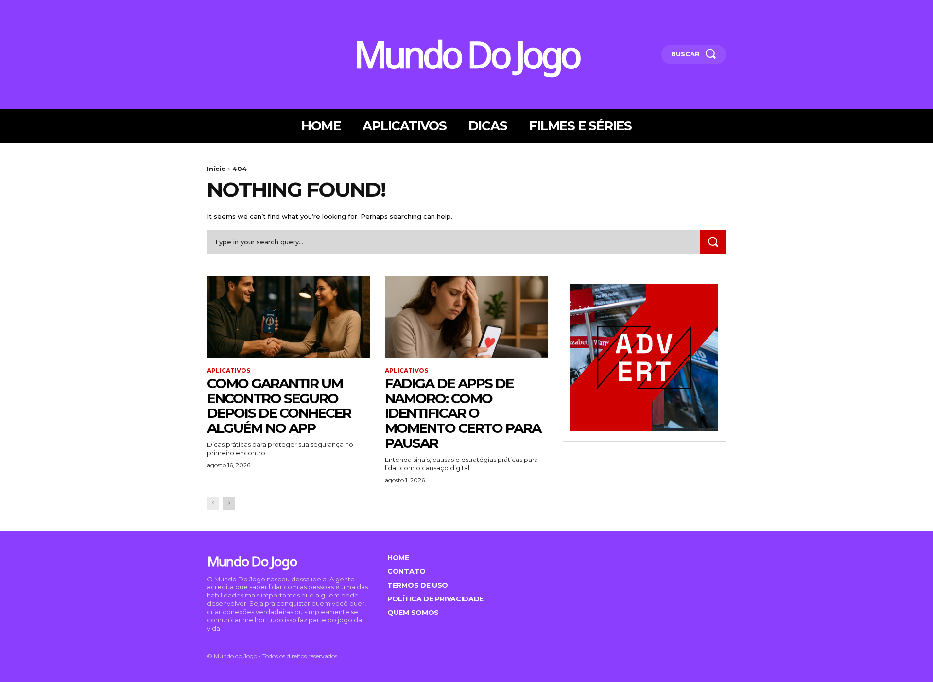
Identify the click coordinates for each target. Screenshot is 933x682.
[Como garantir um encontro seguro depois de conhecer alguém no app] (288, 317)
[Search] (713, 242)
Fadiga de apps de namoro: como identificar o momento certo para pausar (463, 413)
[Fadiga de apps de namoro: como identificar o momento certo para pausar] (466, 317)
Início (216, 168)
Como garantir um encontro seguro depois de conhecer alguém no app (279, 405)
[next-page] (229, 503)
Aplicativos (228, 370)
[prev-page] (213, 503)
